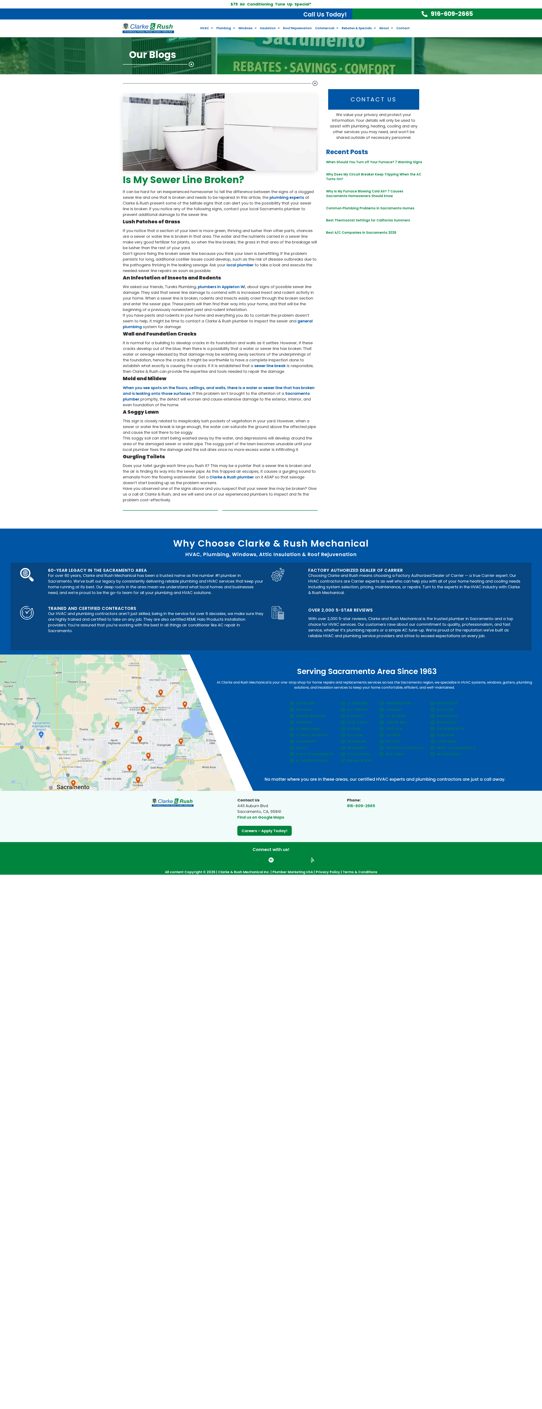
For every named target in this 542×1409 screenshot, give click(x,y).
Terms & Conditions (360, 866)
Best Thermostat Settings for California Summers (368, 220)
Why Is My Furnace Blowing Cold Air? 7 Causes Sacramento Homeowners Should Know (364, 193)
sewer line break (270, 365)
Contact (403, 28)
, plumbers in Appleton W (220, 286)
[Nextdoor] (271, 857)
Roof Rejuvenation (297, 28)
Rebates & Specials (357, 28)
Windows (245, 28)
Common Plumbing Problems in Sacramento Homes (370, 208)
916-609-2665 (361, 805)
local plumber (240, 265)
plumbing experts (287, 197)
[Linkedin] (279, 857)
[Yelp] (254, 857)
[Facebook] (245, 857)
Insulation (268, 28)
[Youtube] (288, 857)
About (384, 28)
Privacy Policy (328, 866)
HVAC (204, 28)
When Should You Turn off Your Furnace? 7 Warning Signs (374, 162)
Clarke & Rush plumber (232, 477)
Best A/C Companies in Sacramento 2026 (361, 232)
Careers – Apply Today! (265, 830)
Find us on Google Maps (260, 817)
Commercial (324, 28)
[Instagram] (262, 857)
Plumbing (223, 28)
